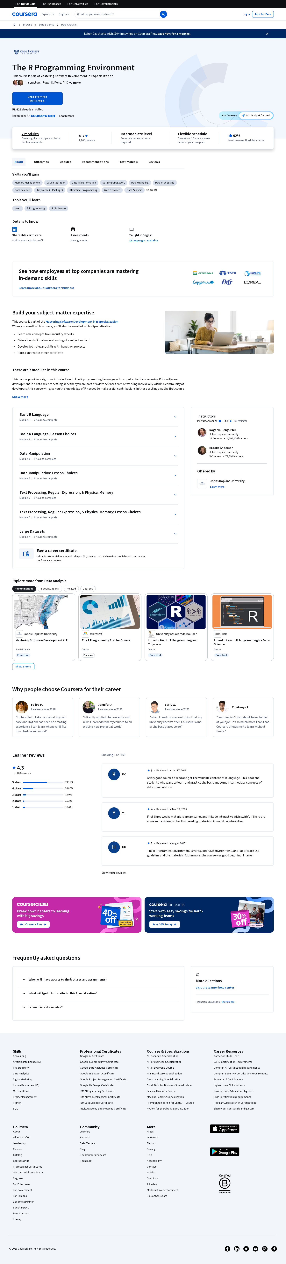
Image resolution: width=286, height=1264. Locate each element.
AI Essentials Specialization (162, 1056)
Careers (17, 1149)
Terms (150, 1143)
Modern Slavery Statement (162, 1190)
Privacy (151, 1149)
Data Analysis (69, 25)
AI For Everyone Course (160, 1068)
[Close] (267, 33)
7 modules (30, 134)
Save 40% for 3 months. (173, 34)
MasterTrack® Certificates (28, 1173)
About (19, 162)
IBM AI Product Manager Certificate (100, 1097)
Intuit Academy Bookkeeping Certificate (103, 1109)
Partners (85, 1138)
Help (149, 1155)
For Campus (20, 1196)
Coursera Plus (21, 1161)
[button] (64, 14)
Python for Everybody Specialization (168, 1109)
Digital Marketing (22, 1079)
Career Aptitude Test (226, 1056)
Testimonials (128, 162)
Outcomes (41, 162)
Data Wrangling (140, 183)
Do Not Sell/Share (157, 1196)
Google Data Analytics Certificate (99, 1068)
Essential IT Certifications (229, 1079)
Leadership (19, 1143)
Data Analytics (21, 1074)
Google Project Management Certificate (103, 1079)
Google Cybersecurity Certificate (99, 1062)
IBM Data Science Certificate (96, 1103)
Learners (85, 1132)
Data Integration (56, 183)
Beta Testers (87, 1143)
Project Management (25, 1097)
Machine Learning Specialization (165, 1097)
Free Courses (21, 1213)
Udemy (17, 1219)
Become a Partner (23, 1202)
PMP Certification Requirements (232, 1097)
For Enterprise (21, 1184)
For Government (22, 1190)
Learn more (67, 116)
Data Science (46, 25)
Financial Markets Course (161, 1091)
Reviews (154, 162)
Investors (152, 1138)
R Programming (36, 208)
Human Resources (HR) (26, 1085)
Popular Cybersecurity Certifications (235, 1103)
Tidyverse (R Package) (50, 190)
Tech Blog (86, 1161)
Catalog (17, 1155)
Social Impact (21, 1208)
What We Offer (21, 1138)
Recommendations (95, 162)
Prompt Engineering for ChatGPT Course (170, 1103)
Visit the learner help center (215, 987)
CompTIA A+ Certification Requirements (237, 1068)
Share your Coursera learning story (234, 1109)
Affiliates (152, 1184)
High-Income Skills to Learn (229, 1085)
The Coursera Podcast (93, 1155)
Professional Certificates (27, 1167)
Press (150, 1132)
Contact (151, 1167)
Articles (151, 1173)
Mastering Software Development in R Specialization (82, 322)
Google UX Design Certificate (97, 1085)
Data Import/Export (114, 183)
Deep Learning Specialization (164, 1079)
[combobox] (113, 14)
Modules (65, 162)
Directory (152, 1178)
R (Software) (59, 208)
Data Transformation (84, 183)
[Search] (163, 14)
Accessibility (154, 1161)
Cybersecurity (21, 1068)
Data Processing (164, 183)
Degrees (18, 1178)
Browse (27, 25)
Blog (82, 1149)
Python (17, 1103)
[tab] (24, 589)
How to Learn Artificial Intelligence (233, 1091)
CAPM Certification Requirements (233, 1062)
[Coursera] (24, 14)
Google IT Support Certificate (97, 1074)
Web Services (112, 190)
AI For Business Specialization (164, 1062)
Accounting (19, 1056)
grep (17, 208)
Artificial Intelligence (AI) (27, 1062)
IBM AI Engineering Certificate (97, 1091)
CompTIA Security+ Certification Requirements (241, 1074)
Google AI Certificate (92, 1056)
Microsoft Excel (22, 1091)
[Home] (14, 24)
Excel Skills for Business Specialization (169, 1085)
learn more (228, 1002)
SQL (15, 1109)
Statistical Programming (83, 190)
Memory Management (27, 183)
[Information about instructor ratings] (219, 421)
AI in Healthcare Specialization (164, 1074)
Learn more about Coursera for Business (46, 288)
